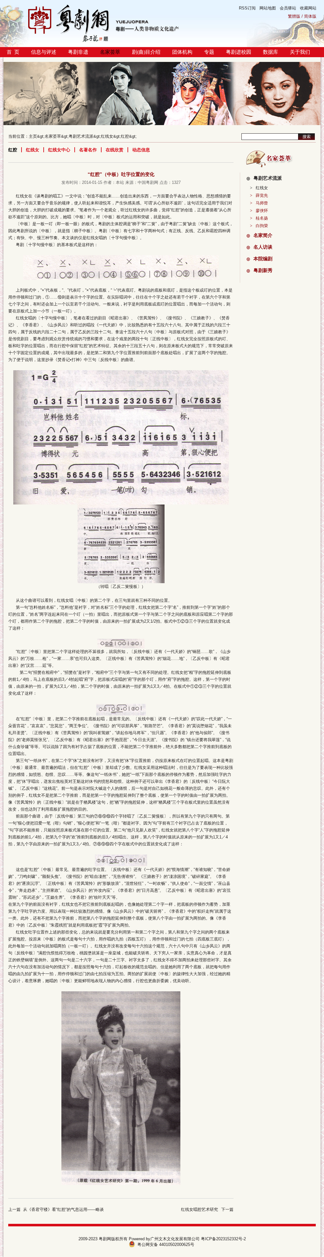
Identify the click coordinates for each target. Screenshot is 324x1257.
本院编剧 (259, 258)
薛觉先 (259, 195)
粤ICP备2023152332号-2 (223, 1238)
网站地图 (267, 8)
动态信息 (141, 149)
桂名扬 (259, 218)
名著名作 (88, 149)
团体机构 (182, 52)
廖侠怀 (259, 210)
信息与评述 (43, 52)
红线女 (107, 136)
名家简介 (259, 235)
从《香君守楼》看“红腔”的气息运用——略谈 (63, 1209)
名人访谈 (259, 247)
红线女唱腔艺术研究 (199, 1209)
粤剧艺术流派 (81, 136)
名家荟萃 (110, 52)
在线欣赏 (114, 149)
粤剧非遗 (78, 52)
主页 (33, 136)
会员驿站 (288, 8)
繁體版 (294, 16)
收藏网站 (308, 8)
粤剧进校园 (238, 52)
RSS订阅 (247, 8)
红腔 (125, 136)
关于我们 (300, 52)
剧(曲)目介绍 (146, 52)
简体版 (310, 16)
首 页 (13, 52)
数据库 (270, 52)
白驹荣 (259, 225)
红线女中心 (59, 149)
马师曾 (259, 203)
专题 (209, 52)
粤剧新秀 (259, 270)
